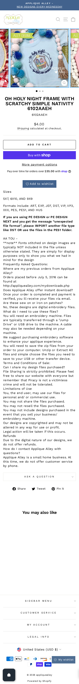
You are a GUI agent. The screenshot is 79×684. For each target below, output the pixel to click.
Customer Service (39, 612)
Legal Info (39, 636)
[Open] (9, 675)
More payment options (39, 164)
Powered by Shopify (39, 681)
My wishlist (65, 659)
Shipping (23, 128)
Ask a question (39, 476)
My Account (38, 624)
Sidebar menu (38, 600)
